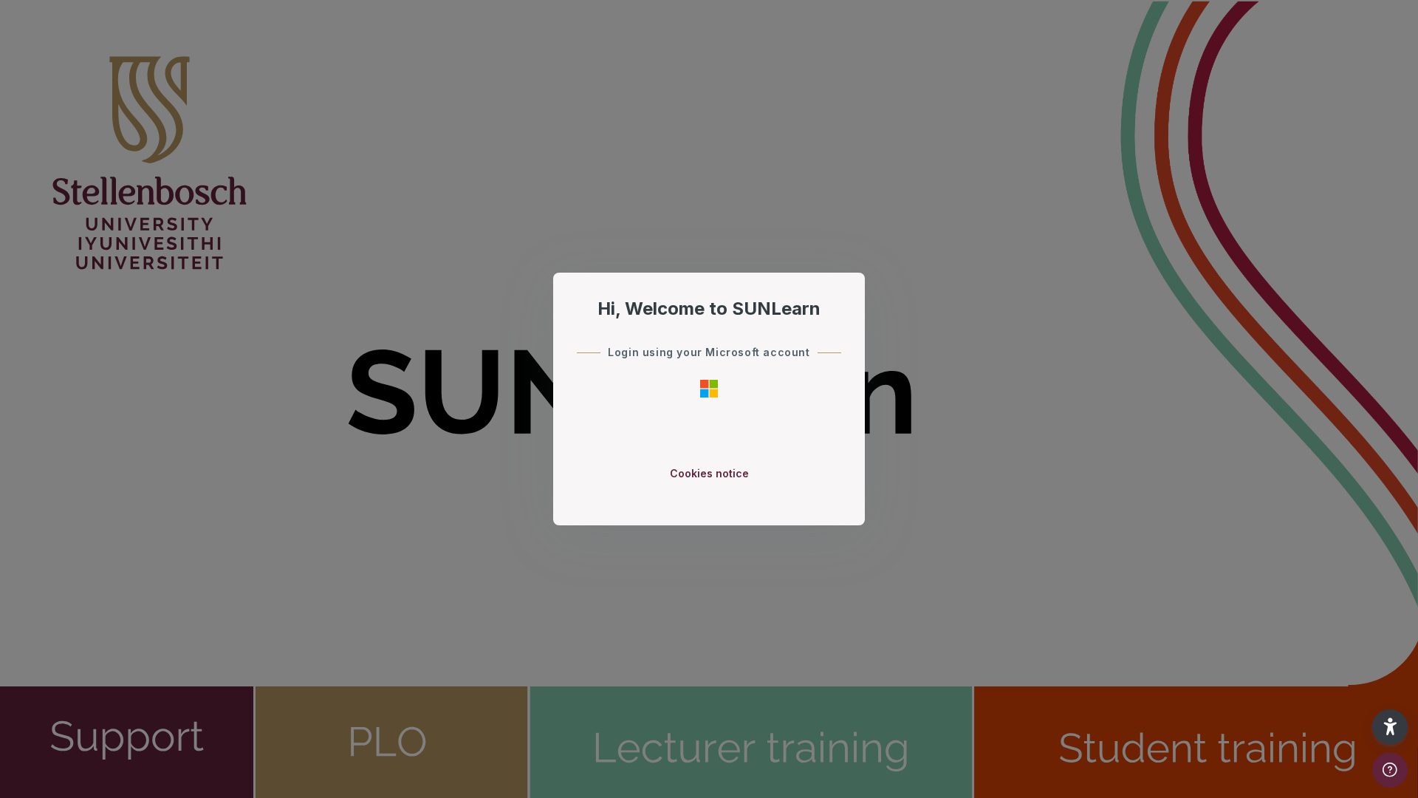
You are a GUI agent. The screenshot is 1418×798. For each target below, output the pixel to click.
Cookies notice (709, 473)
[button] (1390, 727)
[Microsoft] (709, 388)
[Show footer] (1390, 770)
